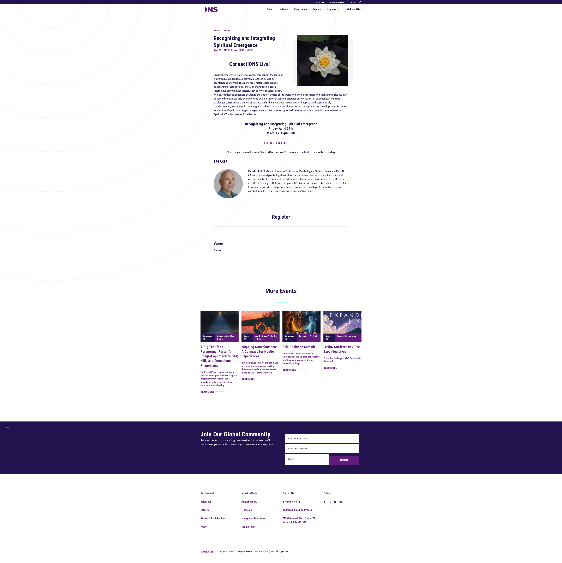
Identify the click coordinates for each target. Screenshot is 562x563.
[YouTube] (335, 501)
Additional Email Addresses (297, 509)
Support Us (333, 9)
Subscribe (319, 2)
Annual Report (249, 501)
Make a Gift (353, 9)
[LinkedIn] (330, 501)
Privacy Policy (207, 551)
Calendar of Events (337, 2)
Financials (246, 509)
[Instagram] (340, 501)
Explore (317, 9)
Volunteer (206, 501)
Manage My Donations (253, 518)
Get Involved (207, 493)
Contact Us (288, 493)
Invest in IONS (249, 493)
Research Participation (213, 518)
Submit (344, 460)
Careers (205, 509)
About (270, 9)
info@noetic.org (291, 501)
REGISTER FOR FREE (275, 142)
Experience (300, 9)
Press (204, 526)
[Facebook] (324, 501)
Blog (353, 2)
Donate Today (248, 526)
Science (283, 9)
